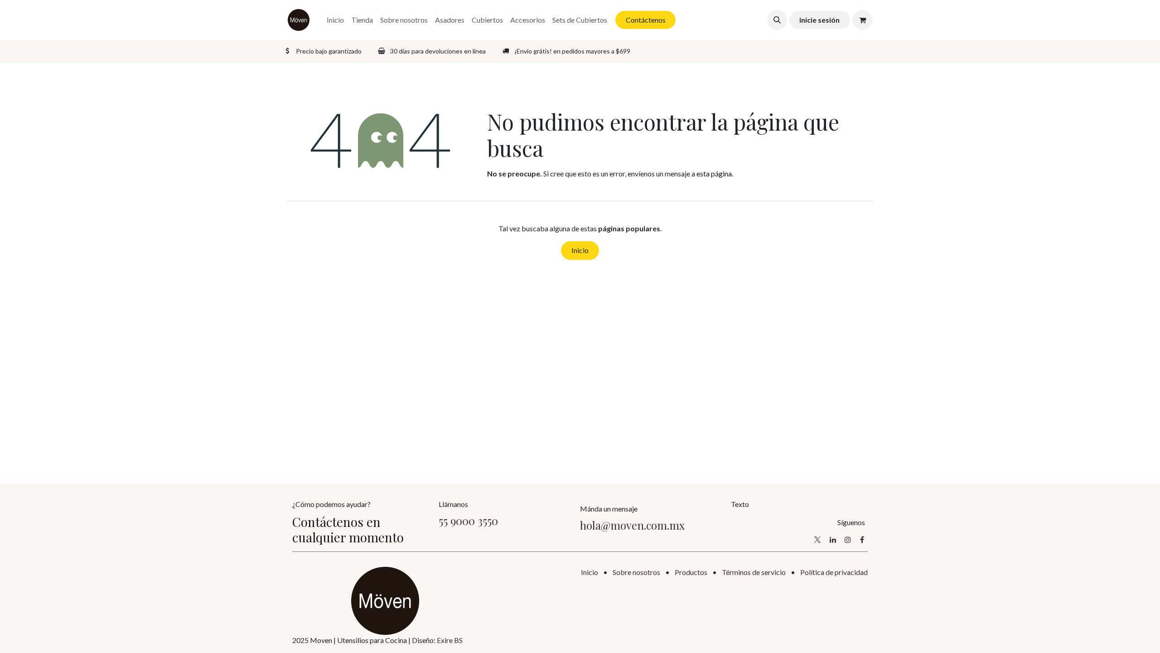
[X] (817, 540)
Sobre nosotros (636, 572)
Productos (691, 572)
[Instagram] (847, 540)
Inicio (580, 250)
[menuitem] (335, 20)
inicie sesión (819, 19)
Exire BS (450, 640)
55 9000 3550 (468, 520)
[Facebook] (862, 540)
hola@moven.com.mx (632, 525)
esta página (714, 173)
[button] (777, 20)
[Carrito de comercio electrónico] (862, 20)
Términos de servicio (754, 572)
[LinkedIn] (832, 540)
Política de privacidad (834, 572)
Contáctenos (646, 19)
